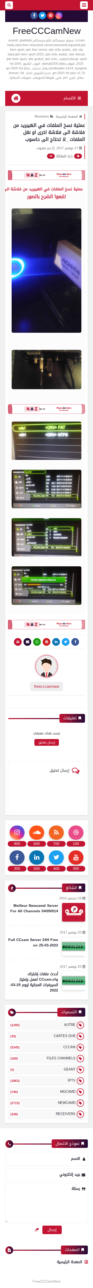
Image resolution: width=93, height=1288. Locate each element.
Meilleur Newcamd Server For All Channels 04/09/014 (34, 908)
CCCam (42, 1047)
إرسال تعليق (46, 742)
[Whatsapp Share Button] (37, 642)
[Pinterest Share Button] (56, 642)
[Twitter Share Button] (65, 642)
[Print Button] (18, 642)
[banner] (46, 175)
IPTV (42, 1080)
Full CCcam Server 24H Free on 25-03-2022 (33, 942)
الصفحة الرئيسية (67, 116)
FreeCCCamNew (47, 31)
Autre (42, 1025)
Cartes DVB (42, 1036)
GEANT (42, 1069)
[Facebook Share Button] (75, 642)
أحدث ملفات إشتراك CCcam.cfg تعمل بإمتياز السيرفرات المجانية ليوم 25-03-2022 (34, 982)
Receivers (42, 116)
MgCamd (42, 1091)
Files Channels (42, 1058)
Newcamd (42, 1102)
